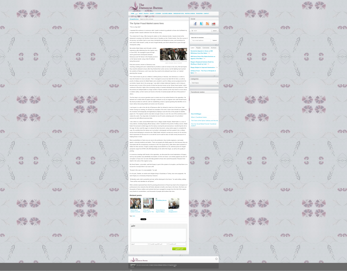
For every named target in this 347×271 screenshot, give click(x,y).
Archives (213, 48)
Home (132, 13)
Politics (146, 13)
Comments (206, 48)
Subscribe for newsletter (197, 37)
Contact (206, 13)
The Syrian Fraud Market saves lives (147, 23)
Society (152, 13)
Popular (198, 48)
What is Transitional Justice (199, 117)
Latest (192, 48)
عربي (136, 13)
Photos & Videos (190, 13)
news (134, 216)
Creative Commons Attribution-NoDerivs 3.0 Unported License (163, 265)
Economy (158, 13)
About (141, 13)
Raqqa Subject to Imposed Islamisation (203, 67)
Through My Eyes (178, 13)
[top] (216, 259)
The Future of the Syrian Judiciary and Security (204, 120)
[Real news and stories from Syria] (145, 9)
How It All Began (196, 114)
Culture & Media (167, 13)
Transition (199, 13)
